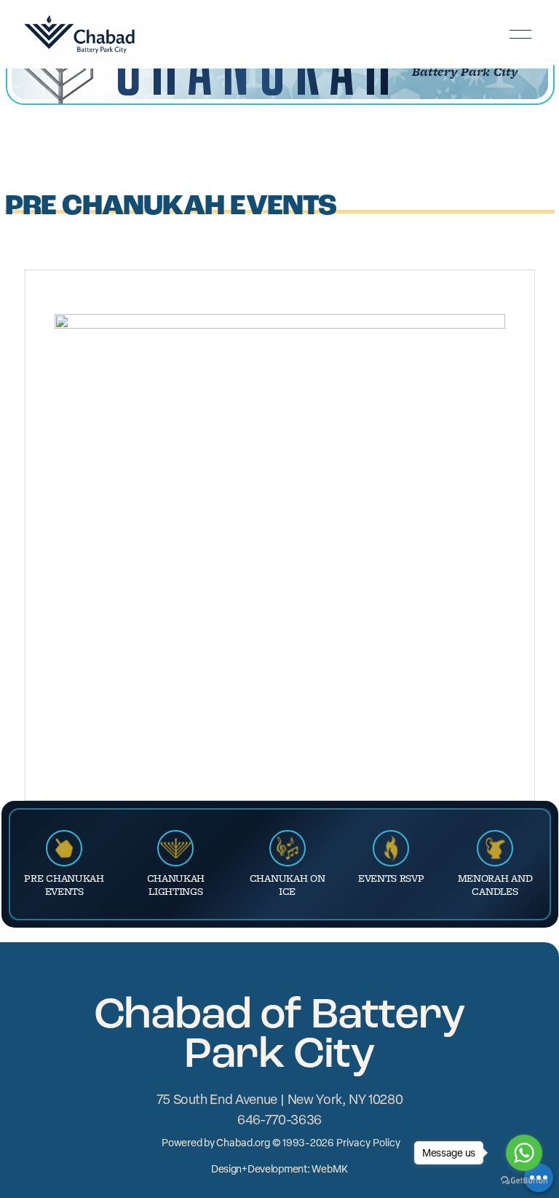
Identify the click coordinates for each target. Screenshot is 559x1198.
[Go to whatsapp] (524, 1153)
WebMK (330, 1168)
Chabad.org (243, 1142)
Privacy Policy (368, 1142)
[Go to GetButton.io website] (524, 1182)
